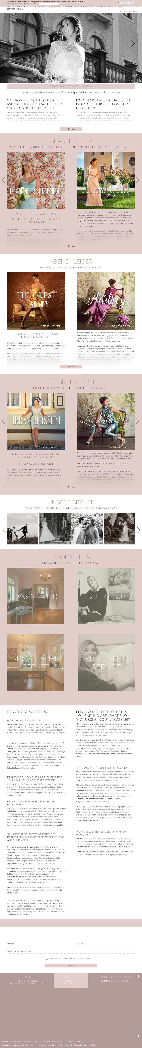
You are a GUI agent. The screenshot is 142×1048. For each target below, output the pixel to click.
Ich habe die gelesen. (71, 959)
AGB (54, 1041)
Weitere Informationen (49, 4)
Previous (9, 43)
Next (131, 43)
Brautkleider (51, 206)
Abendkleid (98, 338)
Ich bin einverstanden (125, 3)
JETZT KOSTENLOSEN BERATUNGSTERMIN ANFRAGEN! (71, 86)
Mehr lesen (71, 129)
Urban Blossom (49, 446)
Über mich (106, 596)
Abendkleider (51, 326)
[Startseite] (15, 6)
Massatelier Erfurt (35, 662)
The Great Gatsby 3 (101, 802)
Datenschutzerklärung (72, 959)
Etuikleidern (122, 838)
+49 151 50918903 (132, 11)
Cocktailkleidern (99, 838)
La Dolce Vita (120, 446)
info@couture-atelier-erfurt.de (84, 1045)
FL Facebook (138, 977)
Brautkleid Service (106, 662)
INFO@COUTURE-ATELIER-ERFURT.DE (30, 984)
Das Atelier (35, 596)
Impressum (61, 1041)
